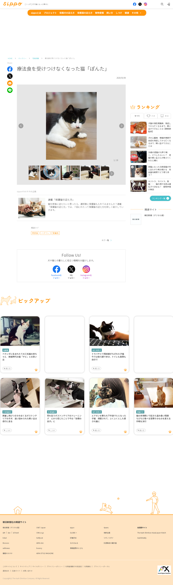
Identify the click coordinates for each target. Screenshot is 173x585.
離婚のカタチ (7, 553)
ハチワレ (45, 233)
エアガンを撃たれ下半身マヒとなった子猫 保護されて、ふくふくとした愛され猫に (109, 418)
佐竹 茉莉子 (96, 350)
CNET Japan (41, 527)
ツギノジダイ (108, 538)
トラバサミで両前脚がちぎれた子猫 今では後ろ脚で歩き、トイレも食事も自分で (109, 356)
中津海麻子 (7, 412)
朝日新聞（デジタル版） (12, 527)
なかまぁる (74, 543)
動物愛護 (99, 12)
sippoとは (36, 12)
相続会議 (107, 532)
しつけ (119, 12)
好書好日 (73, 538)
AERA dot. (40, 543)
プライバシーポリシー (54, 566)
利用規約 (87, 566)
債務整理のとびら (76, 548)
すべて (137, 115)
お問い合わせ (27, 571)
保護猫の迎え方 (84, 12)
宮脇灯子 (140, 412)
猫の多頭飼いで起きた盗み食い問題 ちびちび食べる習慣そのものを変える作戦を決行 (153, 418)
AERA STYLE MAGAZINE (45, 553)
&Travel (16, 532)
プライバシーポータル (102, 566)
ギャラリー (22, 58)
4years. (106, 527)
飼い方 (110, 12)
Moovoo (6, 543)
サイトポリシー (38, 566)
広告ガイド (16, 571)
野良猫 (35, 233)
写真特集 (35, 58)
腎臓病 (55, 233)
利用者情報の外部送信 (73, 566)
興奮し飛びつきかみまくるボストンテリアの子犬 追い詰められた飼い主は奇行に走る (19, 418)
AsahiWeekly (141, 538)
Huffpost (39, 538)
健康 (127, 12)
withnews (6, 548)
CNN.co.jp (40, 532)
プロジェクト (50, 12)
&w (9, 532)
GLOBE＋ (73, 532)
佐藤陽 (5, 350)
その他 (135, 12)
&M (4, 532)
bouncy (39, 548)
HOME (10, 58)
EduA (5, 538)
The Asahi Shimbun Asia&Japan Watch (151, 532)
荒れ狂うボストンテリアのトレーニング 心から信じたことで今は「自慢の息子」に (64, 418)
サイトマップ (25, 566)
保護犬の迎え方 (67, 12)
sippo (72, 527)
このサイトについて (10, 566)
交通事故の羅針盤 (110, 543)
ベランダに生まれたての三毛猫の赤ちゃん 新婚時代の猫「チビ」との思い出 (19, 356)
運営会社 (6, 571)
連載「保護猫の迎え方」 (61, 199)
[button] (26, 173)
